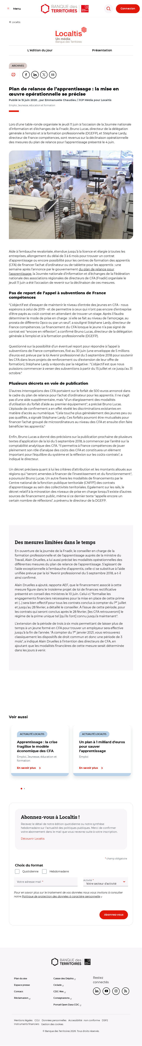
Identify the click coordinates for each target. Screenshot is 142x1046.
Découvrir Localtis (33, 838)
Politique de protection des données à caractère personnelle (61, 896)
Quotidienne (30, 871)
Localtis (16, 22)
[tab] (21, 788)
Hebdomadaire (59, 871)
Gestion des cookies (52, 1024)
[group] (71, 194)
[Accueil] (65, 8)
